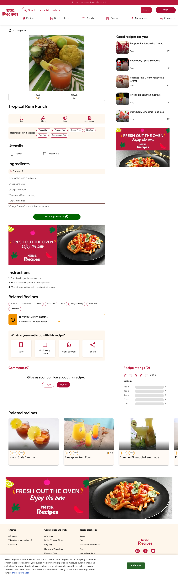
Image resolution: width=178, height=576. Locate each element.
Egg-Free (42, 135)
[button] (21, 119)
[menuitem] (30, 19)
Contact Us (13, 545)
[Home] (10, 13)
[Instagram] (137, 550)
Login (48, 385)
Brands (90, 18)
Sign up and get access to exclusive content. (89, 2)
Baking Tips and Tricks (53, 540)
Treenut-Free (44, 130)
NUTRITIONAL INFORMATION (33, 319)
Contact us (169, 18)
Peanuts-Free (60, 130)
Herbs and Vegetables (53, 549)
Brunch (14, 304)
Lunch (38, 304)
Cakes (82, 536)
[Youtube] (153, 550)
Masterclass (141, 18)
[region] (89, 565)
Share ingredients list (54, 217)
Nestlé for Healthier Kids (90, 545)
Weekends (93, 304)
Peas (81, 549)
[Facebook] (145, 550)
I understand (136, 565)
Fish (81, 540)
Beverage (51, 304)
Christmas (15, 309)
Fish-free (89, 130)
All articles (48, 536)
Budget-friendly (77, 304)
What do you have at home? (20, 540)
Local (62, 304)
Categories (21, 31)
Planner (114, 18)
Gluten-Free (76, 130)
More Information (20, 573)
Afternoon (26, 304)
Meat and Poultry (51, 553)
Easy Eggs (48, 545)
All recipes (12, 536)
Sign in (63, 385)
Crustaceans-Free (59, 135)
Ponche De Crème (87, 553)
